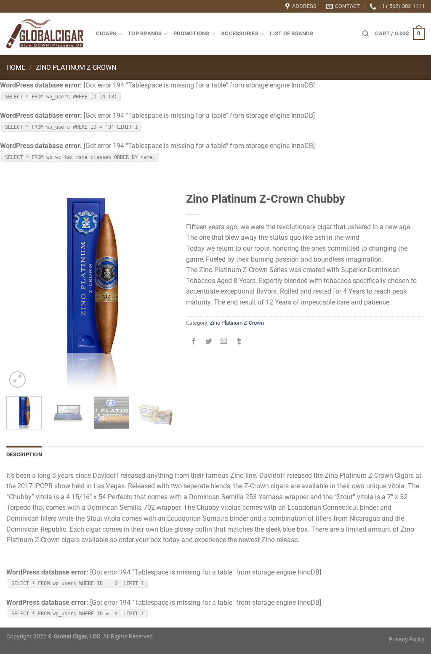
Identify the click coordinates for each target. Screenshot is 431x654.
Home (15, 67)
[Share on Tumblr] (239, 342)
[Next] (159, 288)
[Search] (365, 34)
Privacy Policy (406, 639)
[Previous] (20, 288)
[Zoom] (17, 379)
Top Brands (145, 33)
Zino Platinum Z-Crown (76, 67)
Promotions (191, 33)
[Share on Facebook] (193, 342)
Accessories (239, 33)
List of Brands (291, 33)
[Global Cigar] (44, 33)
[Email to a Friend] (224, 342)
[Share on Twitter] (209, 342)
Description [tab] (24, 454)
